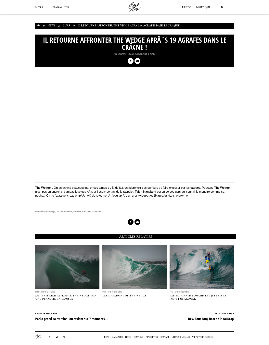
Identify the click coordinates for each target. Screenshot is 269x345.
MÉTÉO (186, 7)
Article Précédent (47, 313)
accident (77, 211)
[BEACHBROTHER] (40, 336)
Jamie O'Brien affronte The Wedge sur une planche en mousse (65, 297)
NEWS (39, 7)
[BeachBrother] (134, 13)
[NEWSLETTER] (231, 7)
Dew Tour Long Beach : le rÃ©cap (211, 318)
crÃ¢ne (60, 211)
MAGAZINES (61, 7)
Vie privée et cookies (202, 337)
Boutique (203, 7)
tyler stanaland (94, 211)
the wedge (50, 211)
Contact (164, 337)
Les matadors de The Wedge (124, 295)
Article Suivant (223, 313)
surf (84, 211)
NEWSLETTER (152, 337)
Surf (66, 25)
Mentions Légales (181, 337)
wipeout (68, 211)
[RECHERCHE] (222, 7)
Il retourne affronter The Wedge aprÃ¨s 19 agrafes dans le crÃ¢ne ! (129, 25)
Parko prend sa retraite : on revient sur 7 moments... (71, 318)
